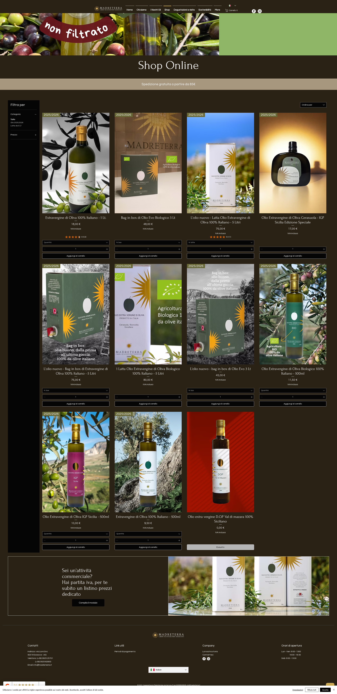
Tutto (13, 119)
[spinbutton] (76, 249)
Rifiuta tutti (311, 689)
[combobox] (313, 104)
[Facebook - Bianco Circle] (254, 11)
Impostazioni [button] (298, 689)
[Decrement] (44, 249)
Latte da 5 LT (16, 126)
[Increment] (107, 249)
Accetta (325, 689)
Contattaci (207, 655)
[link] (75, 237)
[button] (232, 10)
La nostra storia (210, 651)
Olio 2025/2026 (17, 123)
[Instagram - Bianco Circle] (260, 11)
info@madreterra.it (42, 665)
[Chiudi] (333, 690)
